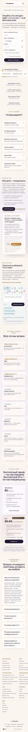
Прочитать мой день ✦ (14, 60)
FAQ (5, 724)
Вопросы (4, 711)
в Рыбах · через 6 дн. (9, 76)
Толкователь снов (6, 689)
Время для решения (9, 313)
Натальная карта (6, 667)
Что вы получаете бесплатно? (14, 617)
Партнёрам (8, 726)
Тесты (3, 703)
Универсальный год (7, 683)
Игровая (4, 705)
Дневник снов (5, 695)
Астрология (6, 658)
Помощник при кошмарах (8, 697)
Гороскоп (4, 661)
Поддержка (13, 724)
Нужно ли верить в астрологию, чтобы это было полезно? (14, 643)
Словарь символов (6, 691)
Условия (14, 726)
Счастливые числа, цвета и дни (10, 677)
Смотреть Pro (14, 541)
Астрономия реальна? (14, 609)
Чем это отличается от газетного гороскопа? (14, 579)
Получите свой (16, 244)
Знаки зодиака (5, 663)
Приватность (19, 726)
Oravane (9, 3)
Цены (8, 724)
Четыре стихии (5, 665)
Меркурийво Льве (17, 73)
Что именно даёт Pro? (14, 625)
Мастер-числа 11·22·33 (7, 679)
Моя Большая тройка (9, 310)
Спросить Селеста (18, 304)
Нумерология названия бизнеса (10, 681)
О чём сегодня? (8, 308)
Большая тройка (6, 669)
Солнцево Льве (6, 73)
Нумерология (7, 673)
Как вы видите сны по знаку (9, 693)
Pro (5, 321)
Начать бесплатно (8, 209)
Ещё (3, 700)
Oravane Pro (5, 709)
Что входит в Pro (20, 209)
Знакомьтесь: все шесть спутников (11, 282)
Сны (3, 687)
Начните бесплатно (14, 510)
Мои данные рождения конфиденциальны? (14, 633)
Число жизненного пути (8, 675)
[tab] (7, 288)
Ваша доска (5, 707)
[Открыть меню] (23, 3)
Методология (20, 724)
